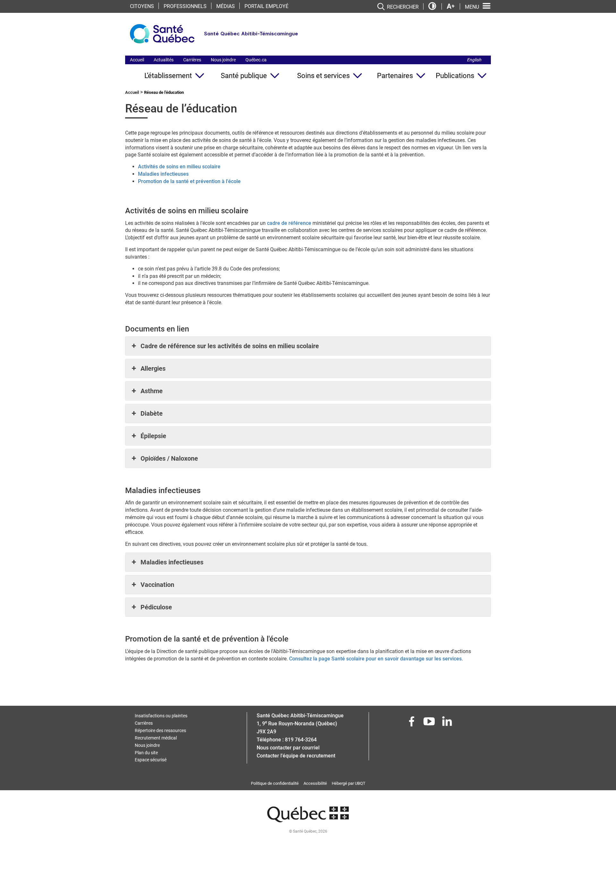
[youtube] (430, 723)
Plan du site (146, 752)
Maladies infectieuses (163, 174)
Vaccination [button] (157, 584)
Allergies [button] (153, 368)
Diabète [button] (152, 413)
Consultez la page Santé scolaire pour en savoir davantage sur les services (375, 659)
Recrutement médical (156, 737)
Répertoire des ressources (160, 730)
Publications (455, 76)
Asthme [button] (152, 391)
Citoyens (142, 6)
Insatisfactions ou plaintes (161, 715)
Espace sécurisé (151, 759)
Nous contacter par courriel (288, 748)
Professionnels (185, 6)
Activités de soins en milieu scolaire (179, 167)
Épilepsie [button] (153, 436)
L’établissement (168, 76)
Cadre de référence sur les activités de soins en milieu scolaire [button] (230, 346)
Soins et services (323, 76)
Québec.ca (256, 59)
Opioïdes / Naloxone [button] (169, 458)
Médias (225, 6)
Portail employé (266, 6)
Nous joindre (223, 59)
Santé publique (244, 76)
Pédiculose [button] (156, 607)
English (474, 59)
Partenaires (395, 76)
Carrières (192, 59)
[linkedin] (447, 723)
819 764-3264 (301, 740)
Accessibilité (315, 783)
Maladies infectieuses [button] (172, 562)
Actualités (164, 59)
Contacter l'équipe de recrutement (296, 756)
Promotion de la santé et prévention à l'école (189, 181)
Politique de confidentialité (275, 783)
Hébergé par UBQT (348, 783)
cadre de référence (289, 223)
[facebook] (412, 723)
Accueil (137, 59)
